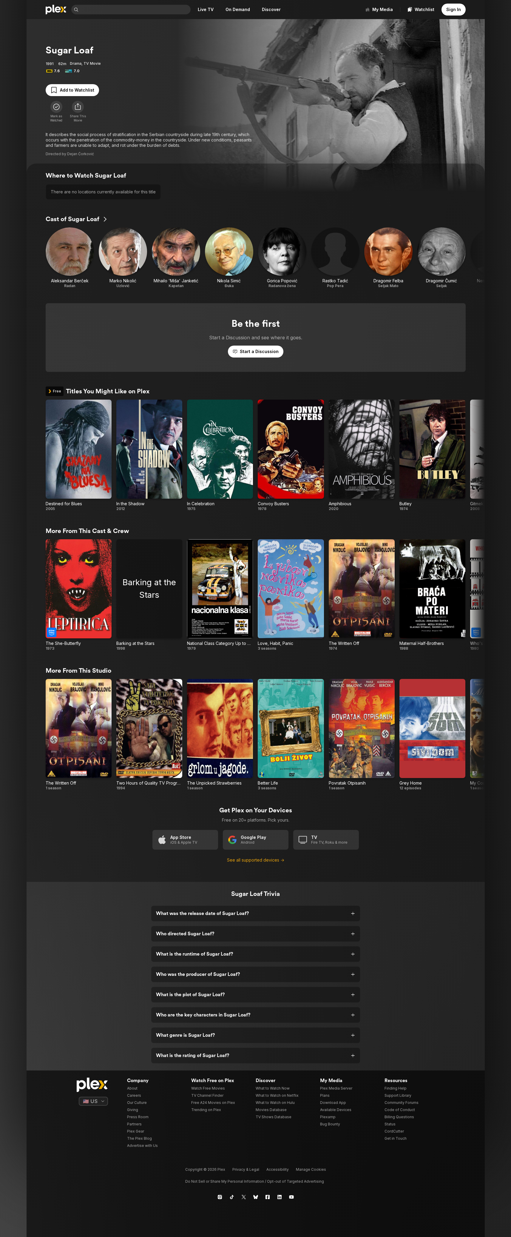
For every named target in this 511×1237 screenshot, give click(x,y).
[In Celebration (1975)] (220, 455)
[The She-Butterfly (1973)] (79, 595)
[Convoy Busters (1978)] (291, 455)
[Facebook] (268, 1197)
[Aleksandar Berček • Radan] (70, 257)
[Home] (56, 10)
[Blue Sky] (256, 1197)
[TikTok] (232, 1197)
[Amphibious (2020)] (362, 455)
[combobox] (135, 9)
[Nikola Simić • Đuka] (229, 257)
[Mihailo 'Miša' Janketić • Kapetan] (176, 257)
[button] (78, 111)
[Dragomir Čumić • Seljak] (441, 257)
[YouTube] (291, 1197)
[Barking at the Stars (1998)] (149, 595)
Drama (75, 63)
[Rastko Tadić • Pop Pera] (335, 257)
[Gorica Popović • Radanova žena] (282, 257)
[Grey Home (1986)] (432, 735)
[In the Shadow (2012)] (149, 455)
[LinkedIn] (279, 1197)
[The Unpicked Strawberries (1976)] (220, 735)
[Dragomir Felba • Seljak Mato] (388, 257)
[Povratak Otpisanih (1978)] (362, 735)
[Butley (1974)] (432, 455)
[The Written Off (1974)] (362, 595)
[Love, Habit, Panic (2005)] (291, 595)
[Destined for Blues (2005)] (79, 455)
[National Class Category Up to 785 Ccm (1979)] (220, 595)
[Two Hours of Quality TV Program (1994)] (149, 735)
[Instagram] (220, 1197)
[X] (244, 1197)
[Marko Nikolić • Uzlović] (123, 257)
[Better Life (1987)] (291, 735)
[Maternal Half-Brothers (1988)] (432, 595)
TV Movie (92, 63)
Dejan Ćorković (80, 154)
